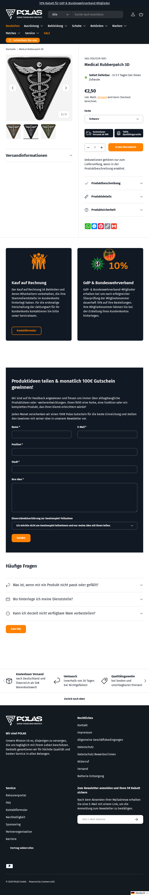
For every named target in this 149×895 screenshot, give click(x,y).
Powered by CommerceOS (42, 881)
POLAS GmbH (20, 881)
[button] (140, 893)
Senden (21, 537)
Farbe (87, 110)
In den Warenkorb (125, 147)
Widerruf (83, 761)
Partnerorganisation (19, 831)
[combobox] (85, 14)
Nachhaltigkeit (15, 817)
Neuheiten (13, 26)
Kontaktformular (26, 330)
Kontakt (82, 725)
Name (15, 427)
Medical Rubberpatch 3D (31, 49)
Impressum (84, 732)
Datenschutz (85, 747)
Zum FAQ (16, 628)
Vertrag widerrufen (22, 848)
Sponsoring (13, 824)
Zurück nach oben (74, 698)
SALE (47, 33)
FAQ (8, 802)
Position (16, 444)
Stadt (15, 461)
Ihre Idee (17, 479)
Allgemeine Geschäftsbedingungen (100, 739)
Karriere (11, 839)
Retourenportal (16, 795)
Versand (102, 97)
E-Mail (81, 427)
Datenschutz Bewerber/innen (96, 754)
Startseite (11, 49)
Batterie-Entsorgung (90, 776)
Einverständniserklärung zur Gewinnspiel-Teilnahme (42, 518)
